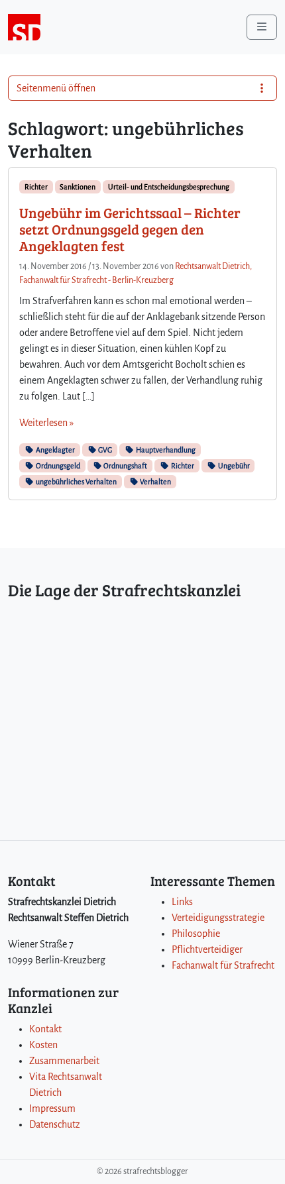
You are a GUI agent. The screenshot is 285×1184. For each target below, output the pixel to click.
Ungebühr (233, 466)
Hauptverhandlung (165, 450)
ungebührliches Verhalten (75, 482)
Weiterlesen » (46, 422)
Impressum (52, 1108)
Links (182, 901)
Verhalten (155, 482)
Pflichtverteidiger (207, 949)
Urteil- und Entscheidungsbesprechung (168, 187)
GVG (104, 450)
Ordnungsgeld (57, 466)
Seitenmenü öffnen (56, 88)
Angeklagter (54, 450)
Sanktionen (77, 187)
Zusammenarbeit (64, 1060)
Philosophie (196, 933)
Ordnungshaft (124, 466)
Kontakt (45, 1029)
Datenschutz (54, 1124)
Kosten (43, 1045)
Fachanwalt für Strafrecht (223, 965)
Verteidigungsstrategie (218, 917)
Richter (36, 187)
